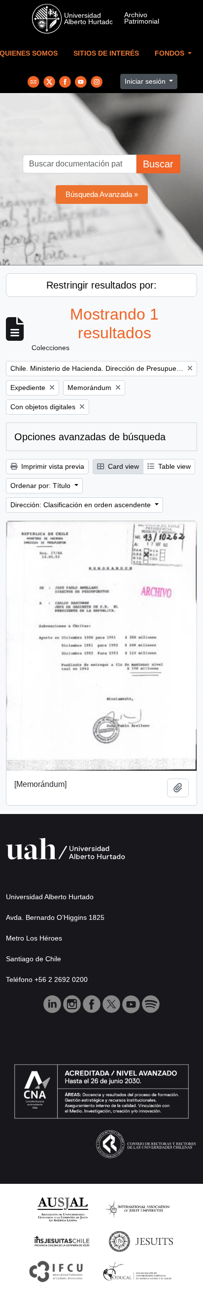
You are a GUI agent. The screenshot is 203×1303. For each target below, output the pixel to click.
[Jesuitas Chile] (62, 1241)
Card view (122, 466)
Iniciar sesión (146, 81)
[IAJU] (137, 1209)
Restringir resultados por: (101, 285)
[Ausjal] (62, 1209)
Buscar (158, 164)
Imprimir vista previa (51, 466)
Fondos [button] (170, 53)
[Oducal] (139, 1271)
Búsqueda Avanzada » (102, 194)
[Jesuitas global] (141, 1241)
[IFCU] (56, 1271)
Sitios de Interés (106, 53)
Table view (173, 466)
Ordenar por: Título (41, 485)
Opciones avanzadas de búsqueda (90, 436)
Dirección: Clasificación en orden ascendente (81, 505)
